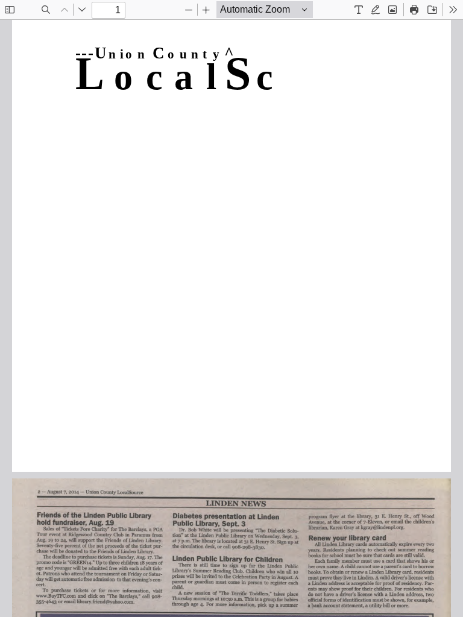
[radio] (358, 9)
